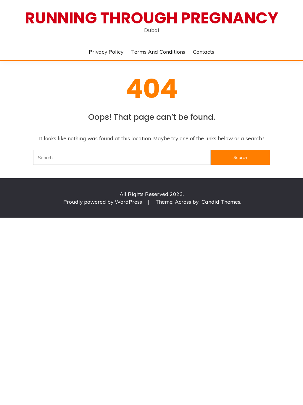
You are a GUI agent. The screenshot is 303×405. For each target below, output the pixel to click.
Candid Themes (221, 201)
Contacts (203, 51)
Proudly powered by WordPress (103, 201)
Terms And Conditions (158, 51)
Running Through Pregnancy (151, 18)
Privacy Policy (106, 51)
